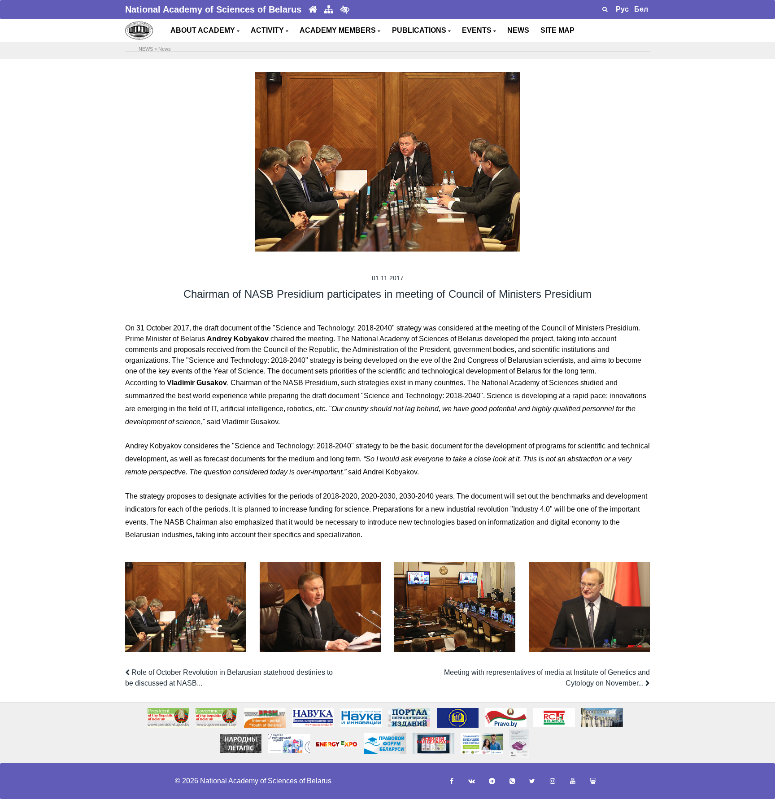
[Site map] (328, 10)
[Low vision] (344, 9)
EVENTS (477, 30)
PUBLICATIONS (420, 30)
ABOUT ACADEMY (203, 30)
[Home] (313, 10)
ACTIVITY (268, 30)
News (164, 49)
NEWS (518, 30)
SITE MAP (557, 30)
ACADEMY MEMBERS (339, 30)
